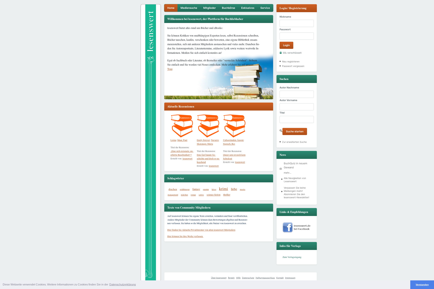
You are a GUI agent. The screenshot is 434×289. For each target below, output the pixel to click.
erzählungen (185, 189)
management (173, 194)
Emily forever (203, 140)
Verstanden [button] (422, 284)
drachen (173, 189)
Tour (169, 69)
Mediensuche (189, 7)
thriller (226, 194)
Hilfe (238, 277)
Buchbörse (228, 7)
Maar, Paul (182, 140)
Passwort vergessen (293, 66)
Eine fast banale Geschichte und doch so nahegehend (208, 158)
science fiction (213, 194)
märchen (184, 194)
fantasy (196, 189)
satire (201, 194)
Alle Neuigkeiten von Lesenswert (295, 180)
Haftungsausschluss (265, 277)
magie (242, 189)
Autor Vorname (288, 100)
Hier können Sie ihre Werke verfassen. (185, 236)
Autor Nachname (289, 87)
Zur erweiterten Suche (294, 142)
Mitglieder (209, 7)
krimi (223, 188)
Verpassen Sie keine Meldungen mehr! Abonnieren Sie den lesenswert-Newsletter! (296, 192)
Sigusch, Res (229, 143)
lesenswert (187, 158)
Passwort (285, 29)
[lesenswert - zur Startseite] (150, 40)
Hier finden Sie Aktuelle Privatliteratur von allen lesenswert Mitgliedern (201, 229)
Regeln (231, 277)
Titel (282, 112)
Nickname (285, 16)
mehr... (287, 172)
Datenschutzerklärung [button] (122, 284)
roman (193, 194)
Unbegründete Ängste (233, 140)
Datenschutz (248, 277)
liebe (234, 189)
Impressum (290, 277)
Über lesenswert (218, 277)
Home (170, 7)
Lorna (173, 140)
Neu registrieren (291, 61)
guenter (206, 189)
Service (265, 7)
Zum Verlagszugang (292, 257)
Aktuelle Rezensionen (180, 106)
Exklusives (247, 7)
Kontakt (280, 277)
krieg (214, 189)
